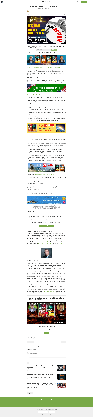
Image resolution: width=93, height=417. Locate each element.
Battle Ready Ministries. (49, 291)
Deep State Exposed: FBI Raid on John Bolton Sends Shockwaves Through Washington (40, 366)
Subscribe (84, 1)
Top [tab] (28, 362)
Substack (41, 414)
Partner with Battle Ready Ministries (35, 95)
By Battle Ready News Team (32, 387)
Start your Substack (43, 412)
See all (29, 393)
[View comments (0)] (32, 14)
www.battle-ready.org (45, 242)
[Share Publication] (80, 2)
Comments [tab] (29, 349)
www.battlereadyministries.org (45, 243)
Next (63, 341)
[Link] (25, 231)
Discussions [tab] (35, 362)
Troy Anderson (32, 10)
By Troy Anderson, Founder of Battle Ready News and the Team (38, 377)
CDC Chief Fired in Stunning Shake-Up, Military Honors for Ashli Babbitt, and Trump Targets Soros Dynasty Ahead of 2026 (41, 385)
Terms (49, 409)
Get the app (52, 412)
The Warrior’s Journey (59, 288)
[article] (46, 369)
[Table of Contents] (1, 208)
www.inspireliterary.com (54, 208)
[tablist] (31, 349)
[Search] (77, 2)
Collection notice (54, 409)
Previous (31, 341)
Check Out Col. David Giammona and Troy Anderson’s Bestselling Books (43, 67)
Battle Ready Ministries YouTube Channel (44, 174)
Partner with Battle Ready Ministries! (40, 231)
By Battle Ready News (31, 368)
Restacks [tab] (34, 349)
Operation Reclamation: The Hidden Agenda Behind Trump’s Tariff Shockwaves (40, 375)
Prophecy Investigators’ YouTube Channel (44, 135)
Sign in (89, 1)
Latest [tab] (31, 362)
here (61, 243)
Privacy (46, 409)
